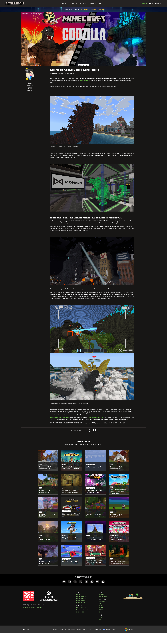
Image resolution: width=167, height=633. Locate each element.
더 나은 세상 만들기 (80, 612)
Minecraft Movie (80, 614)
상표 (84, 629)
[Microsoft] (129, 629)
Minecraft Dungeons (81, 598)
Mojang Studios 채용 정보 (82, 610)
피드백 (100, 605)
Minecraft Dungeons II (81, 596)
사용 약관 (79, 629)
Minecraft (78, 594)
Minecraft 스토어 (103, 596)
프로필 (100, 617)
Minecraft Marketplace (96, 417)
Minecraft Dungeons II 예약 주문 (92, 9)
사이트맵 (101, 607)
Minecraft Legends (80, 600)
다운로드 (101, 610)
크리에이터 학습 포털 (81, 607)
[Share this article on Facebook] (94, 430)
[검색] (151, 3)
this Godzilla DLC (85, 81)
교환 (100, 619)
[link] (64, 581)
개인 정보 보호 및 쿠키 (58, 629)
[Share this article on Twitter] (84, 430)
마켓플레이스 (102, 594)
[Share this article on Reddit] (89, 430)
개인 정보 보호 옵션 (110, 629)
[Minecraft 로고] (15, 3)
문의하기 (101, 612)
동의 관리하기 (40, 607)
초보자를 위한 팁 (103, 601)
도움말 (100, 603)
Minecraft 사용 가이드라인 (29, 607)
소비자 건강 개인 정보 (70, 629)
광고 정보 (88, 629)
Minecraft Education (80, 602)
